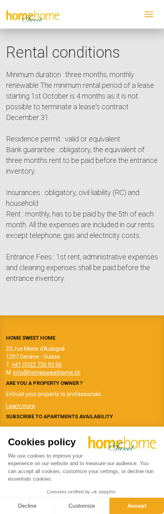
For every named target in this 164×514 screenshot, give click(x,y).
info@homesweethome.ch (46, 372)
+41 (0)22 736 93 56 (37, 364)
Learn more (20, 406)
